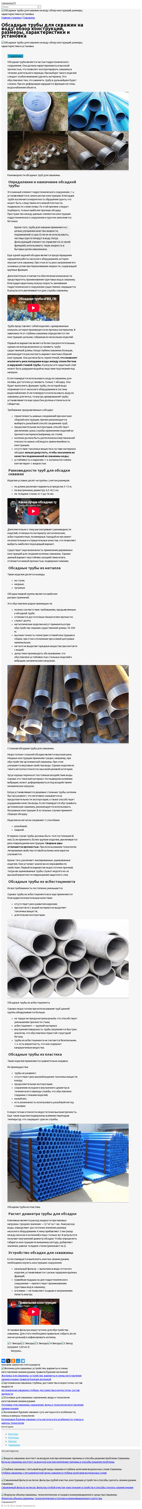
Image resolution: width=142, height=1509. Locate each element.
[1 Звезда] (13, 1343)
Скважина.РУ (8, 3)
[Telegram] (23, 1361)
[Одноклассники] (13, 1361)
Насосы (12, 1441)
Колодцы (13, 1437)
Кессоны (13, 1434)
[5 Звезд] (67, 1343)
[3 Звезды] (40, 1343)
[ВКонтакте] (3, 1361)
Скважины (29, 17)
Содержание (15, 56)
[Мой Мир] (18, 1361)
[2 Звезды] (27, 1343)
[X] (8, 1361)
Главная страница (11, 17)
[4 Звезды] (54, 1343)
